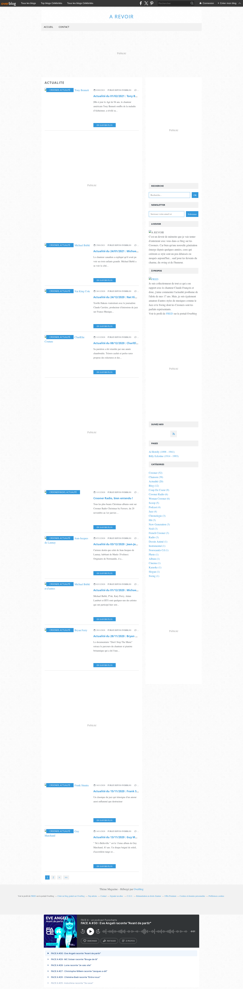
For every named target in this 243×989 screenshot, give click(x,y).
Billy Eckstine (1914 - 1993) (164, 456)
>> (66, 877)
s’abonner (92, 941)
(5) (154, 503)
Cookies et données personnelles (192, 896)
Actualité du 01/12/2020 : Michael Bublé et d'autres (126, 590)
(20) (156, 481)
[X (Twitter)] (146, 3)
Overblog (138, 889)
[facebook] (141, 3)
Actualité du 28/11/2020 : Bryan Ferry (117, 636)
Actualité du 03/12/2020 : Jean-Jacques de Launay (125, 544)
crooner (54, 90)
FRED (169, 313)
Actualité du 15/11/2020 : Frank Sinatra (119, 791)
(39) (156, 477)
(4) (155, 507)
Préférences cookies (216, 896)
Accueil (48, 26)
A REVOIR (121, 16)
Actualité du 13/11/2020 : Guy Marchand (119, 837)
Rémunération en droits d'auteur (148, 896)
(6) (158, 494)
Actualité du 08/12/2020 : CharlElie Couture (121, 343)
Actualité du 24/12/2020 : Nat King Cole (118, 297)
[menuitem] (48, 27)
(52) (155, 472)
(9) (159, 490)
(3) (157, 515)
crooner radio (57, 492)
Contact (64, 26)
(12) (154, 485)
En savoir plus (104, 125)
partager (111, 941)
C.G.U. (130, 896)
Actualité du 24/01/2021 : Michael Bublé (119, 251)
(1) (158, 541)
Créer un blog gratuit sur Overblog (71, 896)
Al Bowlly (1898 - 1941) (162, 451)
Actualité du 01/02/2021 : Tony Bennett (118, 96)
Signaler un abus (116, 896)
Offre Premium (170, 896)
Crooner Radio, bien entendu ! (113, 498)
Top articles (92, 896)
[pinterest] (152, 3)
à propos (130, 941)
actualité (65, 90)
